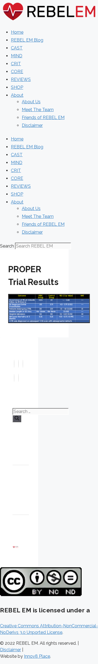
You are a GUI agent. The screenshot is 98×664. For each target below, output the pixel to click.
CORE (17, 71)
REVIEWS (21, 79)
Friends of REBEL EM (43, 117)
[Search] (17, 418)
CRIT (16, 63)
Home (17, 32)
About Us (31, 101)
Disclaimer (32, 125)
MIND (16, 55)
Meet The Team (38, 109)
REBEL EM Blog (27, 40)
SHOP (17, 87)
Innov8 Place (37, 656)
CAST (17, 48)
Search (7, 246)
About (17, 95)
